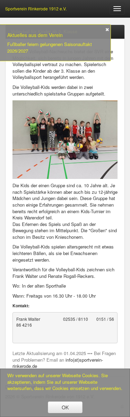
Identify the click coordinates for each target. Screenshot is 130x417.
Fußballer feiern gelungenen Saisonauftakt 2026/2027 (49, 47)
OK (65, 407)
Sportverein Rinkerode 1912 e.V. (36, 8)
